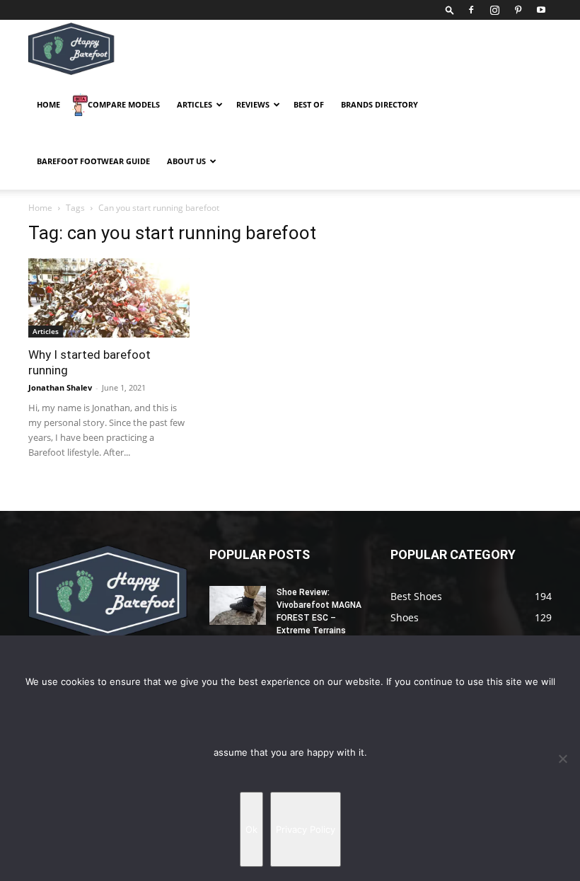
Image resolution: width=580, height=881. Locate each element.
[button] (449, 9)
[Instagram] (494, 10)
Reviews (252, 104)
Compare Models (124, 104)
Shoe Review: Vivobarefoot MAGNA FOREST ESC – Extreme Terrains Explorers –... (319, 617)
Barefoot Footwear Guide (93, 161)
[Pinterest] (517, 10)
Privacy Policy (305, 829)
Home (48, 104)
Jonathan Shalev (60, 387)
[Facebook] (471, 10)
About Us (186, 161)
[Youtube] (541, 10)
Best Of (309, 104)
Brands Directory (379, 104)
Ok (251, 829)
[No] (562, 759)
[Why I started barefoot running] (109, 298)
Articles (194, 104)
